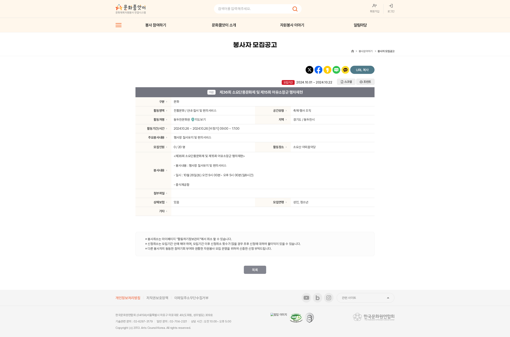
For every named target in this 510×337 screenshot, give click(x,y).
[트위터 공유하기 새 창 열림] (309, 70)
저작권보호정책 (157, 298)
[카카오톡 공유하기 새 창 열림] (345, 70)
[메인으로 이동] (131, 9)
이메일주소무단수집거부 (191, 298)
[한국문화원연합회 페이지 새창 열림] (373, 317)
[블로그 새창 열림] (317, 298)
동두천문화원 (182, 119)
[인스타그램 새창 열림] (328, 298)
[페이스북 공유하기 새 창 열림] (318, 70)
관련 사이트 (368, 298)
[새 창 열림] (279, 314)
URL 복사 (362, 70)
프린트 (367, 82)
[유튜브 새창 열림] (306, 298)
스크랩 (348, 82)
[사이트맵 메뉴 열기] (119, 25)
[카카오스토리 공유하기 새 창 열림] (327, 70)
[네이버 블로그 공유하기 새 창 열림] (336, 70)
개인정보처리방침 (128, 298)
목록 (255, 270)
